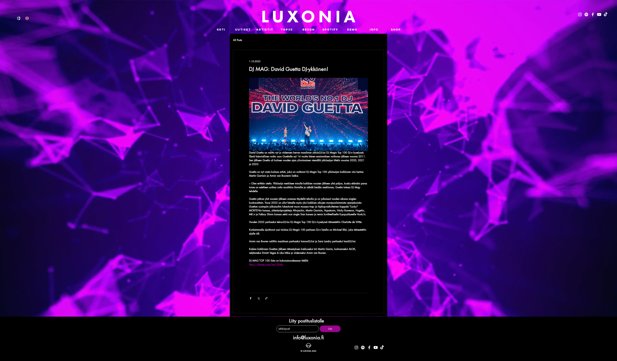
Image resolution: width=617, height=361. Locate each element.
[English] (27, 18)
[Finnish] (19, 18)
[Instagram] (579, 14)
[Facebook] (592, 14)
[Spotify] (586, 14)
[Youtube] (599, 14)
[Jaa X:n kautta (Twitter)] (258, 298)
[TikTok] (605, 14)
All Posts (237, 40)
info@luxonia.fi (308, 337)
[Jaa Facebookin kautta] (250, 298)
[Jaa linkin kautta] (266, 298)
